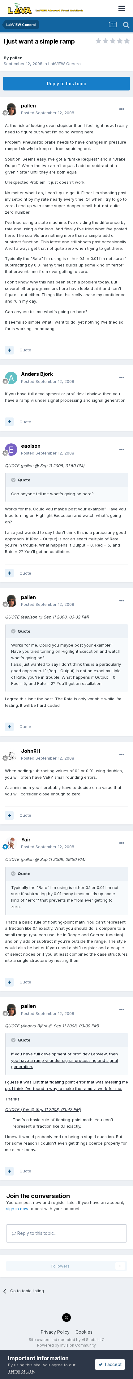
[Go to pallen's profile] (11, 109)
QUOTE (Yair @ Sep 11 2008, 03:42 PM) (43, 1109)
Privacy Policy (55, 1332)
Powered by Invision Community (66, 1345)
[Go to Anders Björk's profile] (11, 378)
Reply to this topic (66, 83)
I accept (112, 1364)
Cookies (83, 1332)
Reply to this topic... (36, 1233)
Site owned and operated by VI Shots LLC (67, 1339)
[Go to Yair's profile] (11, 843)
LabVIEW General (65, 63)
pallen (16, 57)
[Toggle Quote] (14, 479)
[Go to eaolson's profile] (11, 449)
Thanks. (12, 1098)
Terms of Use (21, 1371)
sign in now (17, 1208)
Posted (47, 112)
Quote (25, 349)
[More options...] (122, 109)
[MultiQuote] (9, 350)
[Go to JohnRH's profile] (11, 754)
